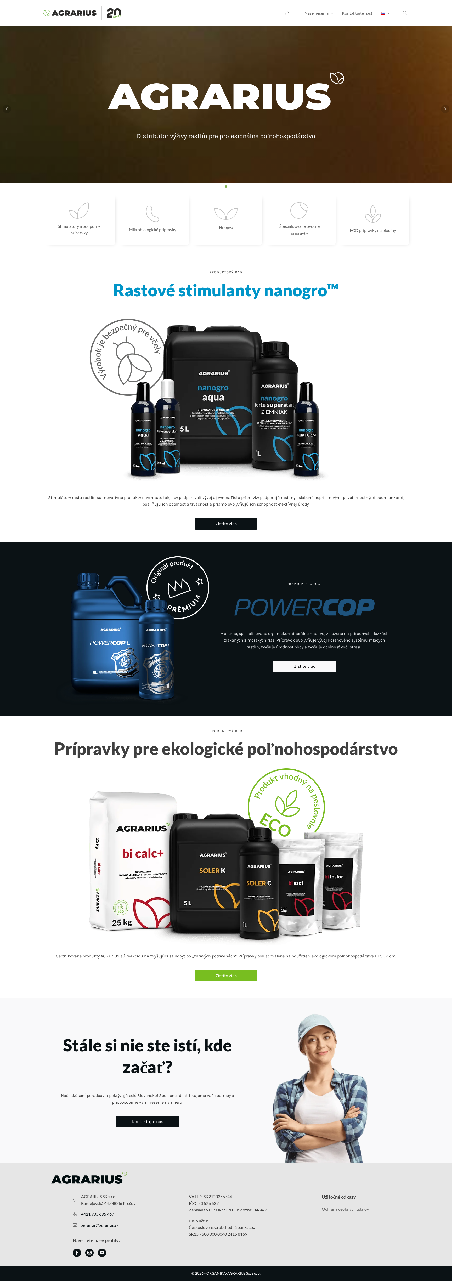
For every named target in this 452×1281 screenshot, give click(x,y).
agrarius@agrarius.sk (99, 1224)
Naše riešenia (316, 12)
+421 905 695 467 (97, 1213)
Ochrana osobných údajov (345, 1208)
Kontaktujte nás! (357, 12)
